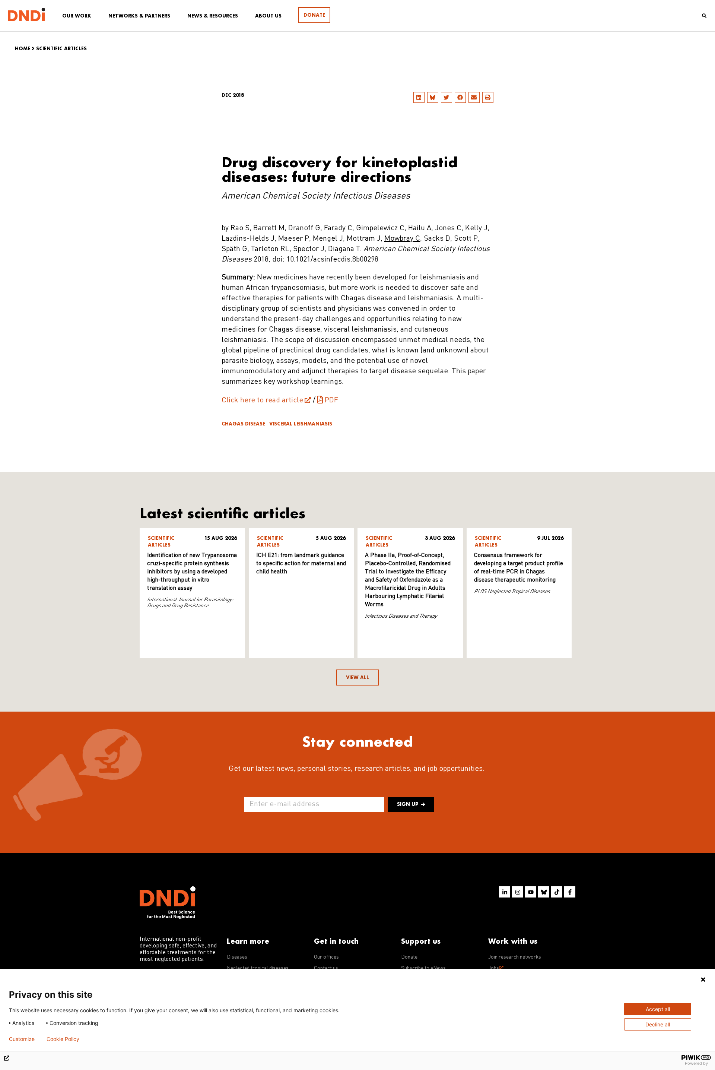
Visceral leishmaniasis (300, 424)
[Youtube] (530, 892)
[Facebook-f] (569, 892)
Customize (22, 1039)
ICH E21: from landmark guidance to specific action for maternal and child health (301, 564)
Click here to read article (262, 400)
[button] (419, 97)
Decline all (657, 1024)
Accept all (658, 1009)
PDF (331, 400)
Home (22, 48)
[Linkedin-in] (504, 892)
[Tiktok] (556, 892)
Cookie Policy (63, 1039)
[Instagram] (517, 892)
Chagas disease (243, 424)
